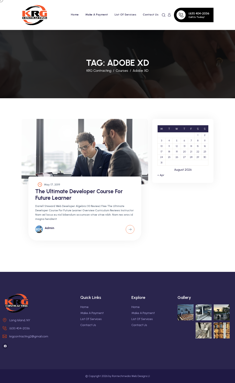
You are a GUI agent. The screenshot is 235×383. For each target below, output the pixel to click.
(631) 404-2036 (199, 13)
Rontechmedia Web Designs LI (131, 376)
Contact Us (150, 14)
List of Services (125, 14)
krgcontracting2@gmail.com (28, 336)
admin (49, 228)
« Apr (160, 175)
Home (75, 14)
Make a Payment (96, 14)
